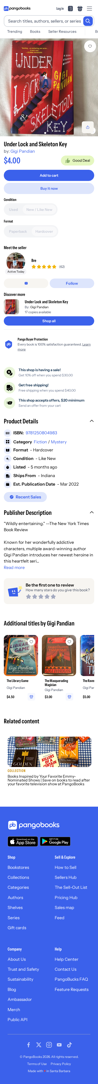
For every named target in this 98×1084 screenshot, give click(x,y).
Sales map (64, 907)
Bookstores (18, 867)
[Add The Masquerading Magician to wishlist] (69, 641)
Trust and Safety (23, 969)
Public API (17, 1019)
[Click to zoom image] (49, 87)
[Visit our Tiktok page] (69, 1045)
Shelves (15, 907)
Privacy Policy (61, 1064)
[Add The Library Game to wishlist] (31, 641)
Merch (14, 1009)
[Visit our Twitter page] (39, 1045)
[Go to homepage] (17, 8)
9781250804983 (41, 432)
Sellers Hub (66, 877)
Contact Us (65, 969)
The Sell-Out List (71, 887)
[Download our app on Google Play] (55, 841)
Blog (12, 989)
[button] (49, 421)
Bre (33, 260)
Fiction (40, 441)
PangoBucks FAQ (71, 979)
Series (14, 917)
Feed (59, 917)
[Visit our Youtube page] (59, 1045)
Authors (15, 897)
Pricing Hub (66, 897)
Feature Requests (71, 989)
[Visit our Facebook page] (28, 1045)
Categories (18, 887)
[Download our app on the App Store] (23, 841)
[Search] (88, 21)
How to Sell (65, 867)
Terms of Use (37, 1064)
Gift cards (17, 927)
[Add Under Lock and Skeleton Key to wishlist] (90, 46)
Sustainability (20, 979)
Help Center (66, 959)
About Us (17, 959)
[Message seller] (26, 283)
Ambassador (20, 999)
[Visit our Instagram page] (49, 1045)
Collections (18, 877)
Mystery (59, 441)
